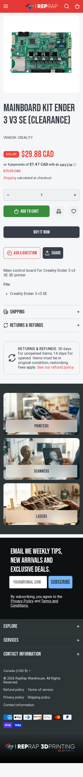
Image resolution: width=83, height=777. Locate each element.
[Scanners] (41, 459)
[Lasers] (41, 504)
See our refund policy (55, 367)
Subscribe (60, 582)
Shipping (9, 178)
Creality (25, 138)
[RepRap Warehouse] (41, 6)
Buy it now (41, 232)
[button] (39, 164)
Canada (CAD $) (15, 671)
